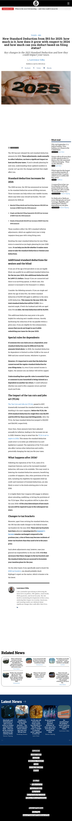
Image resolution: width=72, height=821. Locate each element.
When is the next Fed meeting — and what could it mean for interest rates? (39, 675)
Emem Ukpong (65, 193)
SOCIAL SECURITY (36, 767)
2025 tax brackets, (14, 571)
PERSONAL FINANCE (36, 761)
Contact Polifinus (36, 788)
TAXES (36, 764)
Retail (53, 165)
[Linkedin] (17, 607)
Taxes (34, 35)
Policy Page (36, 812)
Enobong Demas (39, 664)
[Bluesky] (44, 68)
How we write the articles (36, 795)
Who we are (36, 792)
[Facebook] (22, 68)
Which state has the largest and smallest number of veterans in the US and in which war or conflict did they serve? (60, 174)
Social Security (55, 207)
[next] (69, 9)
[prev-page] (2, 740)
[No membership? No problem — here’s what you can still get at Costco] (64, 711)
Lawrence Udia (37, 60)
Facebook (27, 68)
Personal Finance (56, 193)
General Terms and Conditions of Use (36, 815)
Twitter (39, 68)
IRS (39, 35)
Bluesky (49, 68)
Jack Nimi (61, 152)
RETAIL (36, 771)
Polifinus (59, 180)
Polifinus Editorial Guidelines (36, 798)
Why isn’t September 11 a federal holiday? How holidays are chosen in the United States (60, 147)
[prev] (66, 9)
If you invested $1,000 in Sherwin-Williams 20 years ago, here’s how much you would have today (50, 726)
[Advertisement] (36, 20)
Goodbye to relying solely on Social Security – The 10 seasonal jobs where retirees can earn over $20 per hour (22, 726)
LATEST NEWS (36, 755)
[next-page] (69, 740)
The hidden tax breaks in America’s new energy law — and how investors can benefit (62, 661)
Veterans (54, 179)
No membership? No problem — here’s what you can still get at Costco (64, 724)
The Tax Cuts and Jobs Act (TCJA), (21, 404)
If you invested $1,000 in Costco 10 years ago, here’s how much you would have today (39, 661)
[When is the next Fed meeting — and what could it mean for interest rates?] (29, 675)
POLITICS (36, 758)
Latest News (55, 152)
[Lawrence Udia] (11, 597)
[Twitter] (33, 68)
